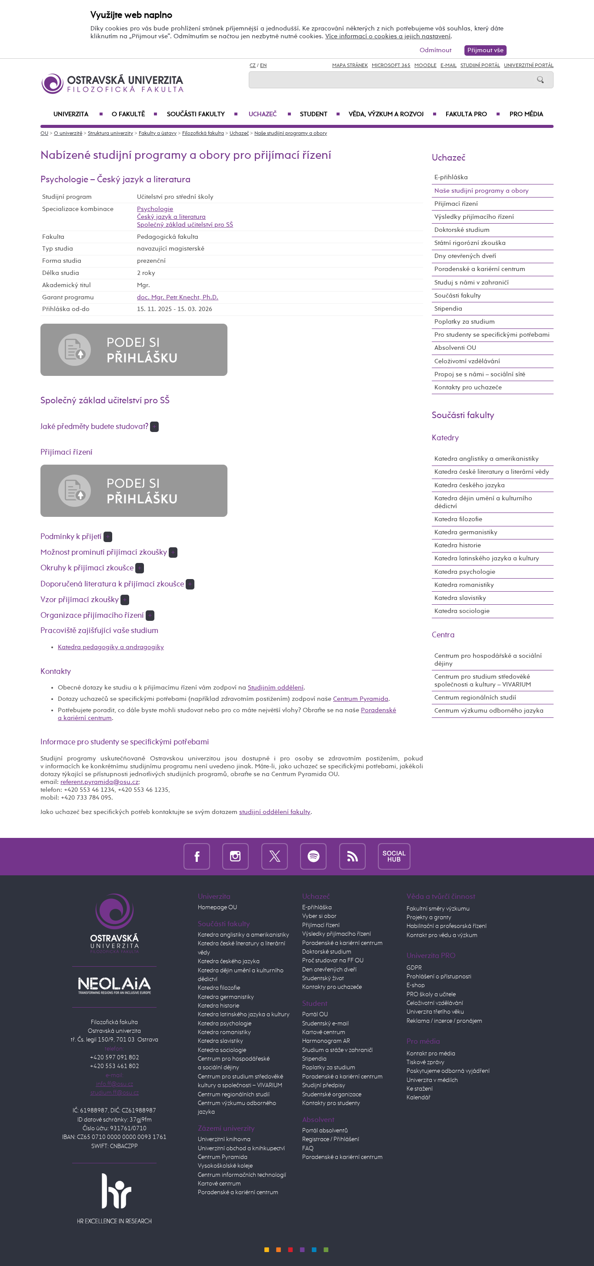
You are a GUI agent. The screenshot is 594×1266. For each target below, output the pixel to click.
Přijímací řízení (456, 204)
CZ (253, 65)
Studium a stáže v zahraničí (337, 1050)
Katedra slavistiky (460, 598)
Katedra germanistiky (465, 532)
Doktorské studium (462, 230)
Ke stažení (420, 1089)
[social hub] (394, 856)
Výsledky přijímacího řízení (474, 217)
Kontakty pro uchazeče (468, 387)
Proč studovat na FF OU (333, 961)
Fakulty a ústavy (158, 133)
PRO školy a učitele (431, 994)
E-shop (416, 985)
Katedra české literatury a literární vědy (491, 472)
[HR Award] (114, 1198)
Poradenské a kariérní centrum (479, 269)
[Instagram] (235, 856)
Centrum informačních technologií (242, 1175)
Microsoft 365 (391, 65)
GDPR (414, 968)
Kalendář (418, 1098)
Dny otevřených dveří (465, 256)
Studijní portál (480, 65)
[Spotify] (313, 856)
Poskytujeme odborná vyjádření (448, 1071)
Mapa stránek (350, 65)
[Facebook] (197, 856)
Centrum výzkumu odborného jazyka (489, 710)
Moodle (425, 65)
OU (44, 133)
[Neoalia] (114, 985)
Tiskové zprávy (425, 1062)
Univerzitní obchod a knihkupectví (241, 1148)
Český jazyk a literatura (171, 217)
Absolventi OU (455, 348)
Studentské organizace (331, 1095)
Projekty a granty (429, 917)
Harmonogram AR (326, 1041)
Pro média (526, 114)
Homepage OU (217, 907)
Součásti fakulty (202, 114)
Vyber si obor (319, 916)
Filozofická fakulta (203, 133)
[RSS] (352, 856)
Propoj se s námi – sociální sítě (479, 374)
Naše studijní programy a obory (290, 133)
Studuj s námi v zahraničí (471, 282)
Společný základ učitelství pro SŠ (185, 224)
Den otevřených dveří (329, 970)
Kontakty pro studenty (331, 1103)
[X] (274, 856)
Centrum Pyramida (360, 699)
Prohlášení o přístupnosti (439, 977)
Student (320, 114)
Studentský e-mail (325, 1024)
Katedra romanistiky (464, 585)
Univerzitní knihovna (224, 1139)
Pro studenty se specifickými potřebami (492, 335)
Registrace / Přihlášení (330, 1139)
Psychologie (155, 209)
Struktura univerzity (110, 133)
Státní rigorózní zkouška (470, 243)
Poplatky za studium (464, 321)
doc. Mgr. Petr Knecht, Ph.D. (177, 297)
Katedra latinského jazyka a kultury (486, 558)
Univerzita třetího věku (435, 1012)
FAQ (308, 1148)
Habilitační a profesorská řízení (447, 926)
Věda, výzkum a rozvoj (393, 114)
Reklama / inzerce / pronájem (444, 1021)
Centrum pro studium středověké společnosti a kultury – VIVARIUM (482, 680)
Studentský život (323, 978)
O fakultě (134, 114)
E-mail (448, 65)
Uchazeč (270, 114)
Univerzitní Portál (529, 65)
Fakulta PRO (473, 114)
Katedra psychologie (464, 572)
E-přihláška (451, 177)
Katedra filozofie (458, 519)
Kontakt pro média (431, 1054)
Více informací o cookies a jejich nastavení (388, 36)
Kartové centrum (219, 1184)
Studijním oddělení (276, 687)
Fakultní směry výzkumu (438, 909)
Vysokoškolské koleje (225, 1166)
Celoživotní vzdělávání (467, 361)
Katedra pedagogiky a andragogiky (111, 647)
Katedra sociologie (462, 611)
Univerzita (78, 114)
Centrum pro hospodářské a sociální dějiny (488, 660)
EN (263, 65)
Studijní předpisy (323, 1085)
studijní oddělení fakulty (274, 812)
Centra (443, 635)
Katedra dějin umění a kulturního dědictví (483, 502)
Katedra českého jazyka (469, 485)
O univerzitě (68, 133)
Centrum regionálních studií (475, 697)
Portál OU (315, 1014)
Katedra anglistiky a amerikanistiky (486, 458)
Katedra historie (457, 545)
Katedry (445, 438)
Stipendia (448, 308)
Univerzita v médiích (432, 1080)
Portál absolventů (325, 1131)
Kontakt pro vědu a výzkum (442, 935)
